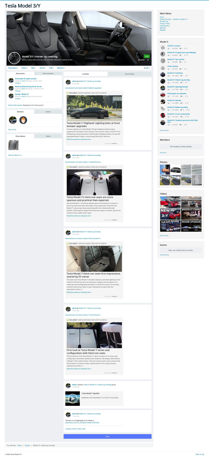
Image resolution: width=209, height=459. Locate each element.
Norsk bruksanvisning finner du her (28, 86)
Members (61, 68)
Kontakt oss (164, 21)
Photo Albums (20, 136)
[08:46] (191, 202)
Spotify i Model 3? (22, 94)
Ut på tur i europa (173, 46)
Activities (85, 74)
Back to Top (200, 454)
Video (33, 68)
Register (163, 30)
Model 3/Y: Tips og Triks (175, 59)
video (86, 384)
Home (162, 17)
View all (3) (12, 129)
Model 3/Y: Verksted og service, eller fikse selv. (182, 121)
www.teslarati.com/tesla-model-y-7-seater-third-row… (83, 162)
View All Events (164, 255)
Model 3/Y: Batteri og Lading (177, 107)
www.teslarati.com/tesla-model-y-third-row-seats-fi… (83, 238)
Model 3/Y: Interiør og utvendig (90, 81)
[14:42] (170, 214)
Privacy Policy (165, 23)
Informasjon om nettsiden (176, 93)
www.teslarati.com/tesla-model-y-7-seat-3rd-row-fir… (83, 315)
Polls (51, 68)
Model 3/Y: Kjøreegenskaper (177, 87)
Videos (48, 136)
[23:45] (191, 214)
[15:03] (170, 226)
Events (43, 68)
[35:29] (170, 202)
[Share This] (148, 60)
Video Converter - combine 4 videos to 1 (174, 19)
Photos (25, 68)
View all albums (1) (15, 155)
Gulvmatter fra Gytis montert (25, 78)
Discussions (13, 68)
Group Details (129, 74)
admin (23, 81)
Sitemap (163, 28)
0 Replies (18, 83)
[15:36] (191, 226)
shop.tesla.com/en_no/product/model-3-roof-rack (82, 422)
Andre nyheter (172, 66)
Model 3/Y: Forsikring (175, 73)
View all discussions (15, 105)
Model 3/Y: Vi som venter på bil (178, 114)
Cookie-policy (164, 26)
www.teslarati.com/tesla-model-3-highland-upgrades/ (83, 88)
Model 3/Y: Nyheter (174, 100)
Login (147, 56)
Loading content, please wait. (75, 429)
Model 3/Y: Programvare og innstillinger (181, 52)
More (107, 436)
